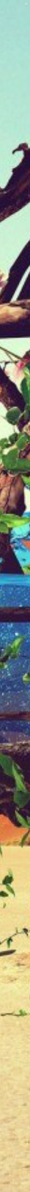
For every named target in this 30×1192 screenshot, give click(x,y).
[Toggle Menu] (26, 4)
